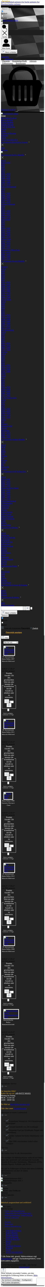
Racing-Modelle (12, 1235)
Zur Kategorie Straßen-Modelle (13, 439)
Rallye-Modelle (12, 1233)
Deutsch (4, 13)
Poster (8, 1243)
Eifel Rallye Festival (13, 1230)
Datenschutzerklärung (13, 1226)
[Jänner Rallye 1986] (8, 798)
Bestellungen (21, 63)
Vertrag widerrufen (7, 6)
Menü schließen (10, 52)
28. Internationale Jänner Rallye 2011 (8, 732)
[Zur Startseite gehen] (9, 20)
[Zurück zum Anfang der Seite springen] (3, 1270)
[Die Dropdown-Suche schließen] (27, 608)
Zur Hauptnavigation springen (20, 3)
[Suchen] (24, 608)
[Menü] (2, 22)
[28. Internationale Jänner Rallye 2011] (9, 727)
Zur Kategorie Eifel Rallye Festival (14, 142)
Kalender (9, 1248)
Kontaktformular (20, 1108)
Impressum (9, 1224)
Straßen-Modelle (12, 1237)
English (4, 18)
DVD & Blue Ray (13, 1239)
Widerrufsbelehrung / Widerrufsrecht (18, 1215)
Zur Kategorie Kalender (10, 597)
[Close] (2, 1285)
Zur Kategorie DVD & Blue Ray (14, 471)
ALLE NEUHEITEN (14, 1252)
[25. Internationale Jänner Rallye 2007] (9, 654)
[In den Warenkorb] (8, 710)
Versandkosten (6, 1259)
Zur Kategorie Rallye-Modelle (12, 155)
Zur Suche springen (29, 2)
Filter (6, 638)
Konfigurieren (26, 1280)
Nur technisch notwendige (11, 1280)
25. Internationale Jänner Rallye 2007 (8, 659)
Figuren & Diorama (13, 1246)
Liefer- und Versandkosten (15, 1211)
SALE (8, 1250)
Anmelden (5, 57)
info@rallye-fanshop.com (20, 1104)
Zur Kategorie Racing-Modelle (13, 261)
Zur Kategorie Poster (9, 566)
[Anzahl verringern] (6, 701)
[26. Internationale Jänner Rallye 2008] (9, 944)
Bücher (8, 1241)
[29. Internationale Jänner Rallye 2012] (9, 871)
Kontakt (8, 1222)
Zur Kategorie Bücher (9, 527)
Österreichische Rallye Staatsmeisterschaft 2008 (8, 1022)
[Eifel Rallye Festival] (2, 152)
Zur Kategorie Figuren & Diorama (14, 585)
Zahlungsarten (7, 63)
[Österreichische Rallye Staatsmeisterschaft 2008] (11, 1017)
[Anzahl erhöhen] (9, 705)
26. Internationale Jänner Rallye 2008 (8, 949)
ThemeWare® (24, 1267)
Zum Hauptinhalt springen (11, 2)
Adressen (32, 61)
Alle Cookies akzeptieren (10, 1282)
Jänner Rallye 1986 (8, 803)
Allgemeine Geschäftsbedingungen (18, 1213)
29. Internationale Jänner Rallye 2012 (8, 876)
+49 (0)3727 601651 (23, 1093)
